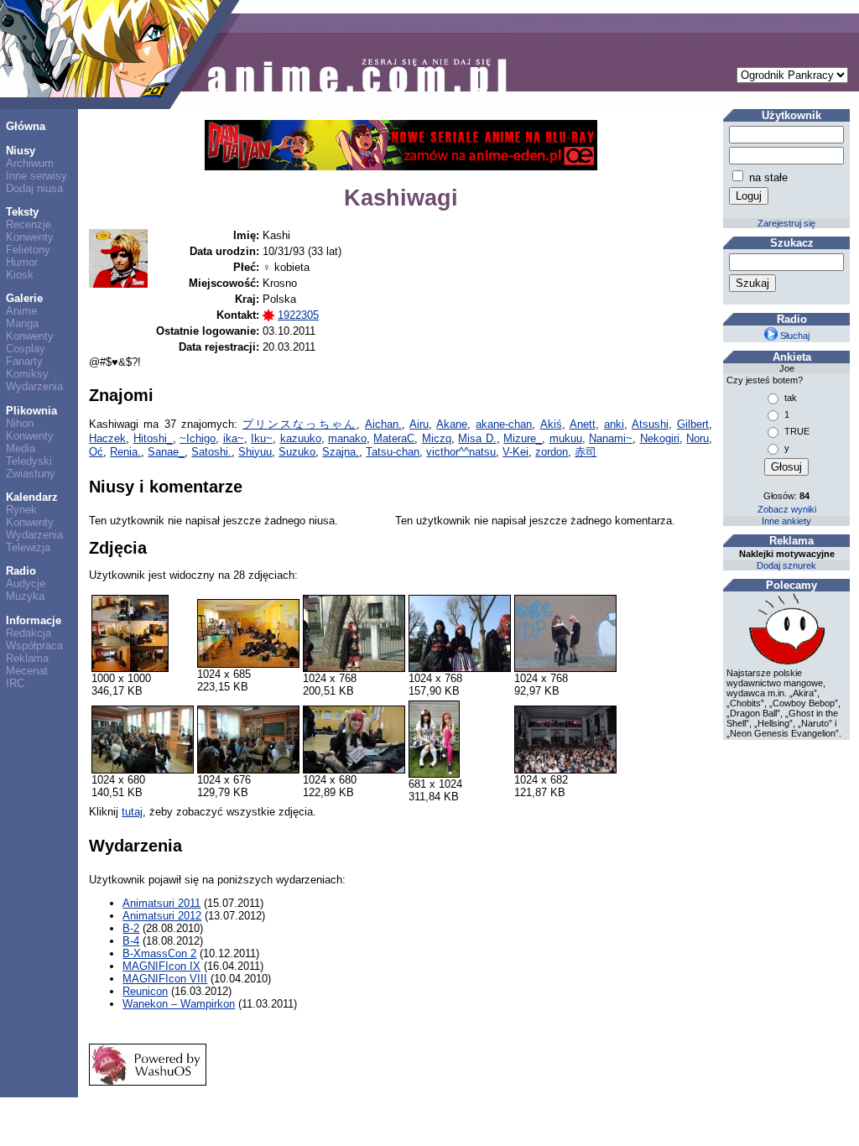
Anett (583, 424)
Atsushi (650, 424)
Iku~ (262, 438)
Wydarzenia (34, 386)
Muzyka (25, 596)
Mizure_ (522, 438)
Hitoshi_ (153, 438)
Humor (22, 262)
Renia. (125, 451)
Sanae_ (166, 451)
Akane (451, 424)
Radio (21, 571)
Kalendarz (32, 497)
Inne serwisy (36, 175)
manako (347, 438)
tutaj (132, 811)
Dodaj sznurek (786, 565)
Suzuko (297, 451)
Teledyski (29, 461)
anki (614, 424)
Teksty (22, 212)
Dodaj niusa (34, 188)
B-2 (130, 928)
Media (20, 448)
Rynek (21, 509)
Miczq (436, 438)
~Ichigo (198, 438)
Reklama (27, 658)
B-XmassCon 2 (159, 953)
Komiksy (27, 373)
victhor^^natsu (461, 451)
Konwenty (30, 237)
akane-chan (504, 424)
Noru (697, 438)
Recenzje (28, 224)
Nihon (20, 423)
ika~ (233, 438)
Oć (96, 451)
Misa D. (477, 438)
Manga (22, 323)
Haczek (107, 438)
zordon (551, 451)
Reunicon (145, 991)
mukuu (565, 438)
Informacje (33, 620)
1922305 (298, 315)
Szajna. (340, 451)
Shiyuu (255, 451)
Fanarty (24, 361)
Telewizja (28, 547)
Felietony (28, 249)
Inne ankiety (786, 521)
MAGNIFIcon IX (161, 966)
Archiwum (30, 163)
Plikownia (31, 410)
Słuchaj (794, 336)
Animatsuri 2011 (161, 903)
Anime (21, 311)
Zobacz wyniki (786, 509)
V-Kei (515, 451)
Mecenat (27, 670)
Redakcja (28, 633)
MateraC (393, 438)
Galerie (24, 298)
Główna (25, 126)
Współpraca (34, 645)
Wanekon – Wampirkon (178, 1004)
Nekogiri (659, 438)
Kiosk (20, 274)
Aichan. (383, 424)
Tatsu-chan (392, 451)
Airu (419, 424)
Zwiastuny (30, 473)
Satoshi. (211, 451)
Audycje (25, 583)
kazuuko (300, 438)
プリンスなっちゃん (299, 424)
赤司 (585, 451)
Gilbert (693, 424)
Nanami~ (611, 438)
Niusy (20, 150)
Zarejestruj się (786, 223)
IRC (15, 683)
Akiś (551, 424)
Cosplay (25, 348)
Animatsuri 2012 (161, 915)
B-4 (130, 941)
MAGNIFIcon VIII (164, 978)
